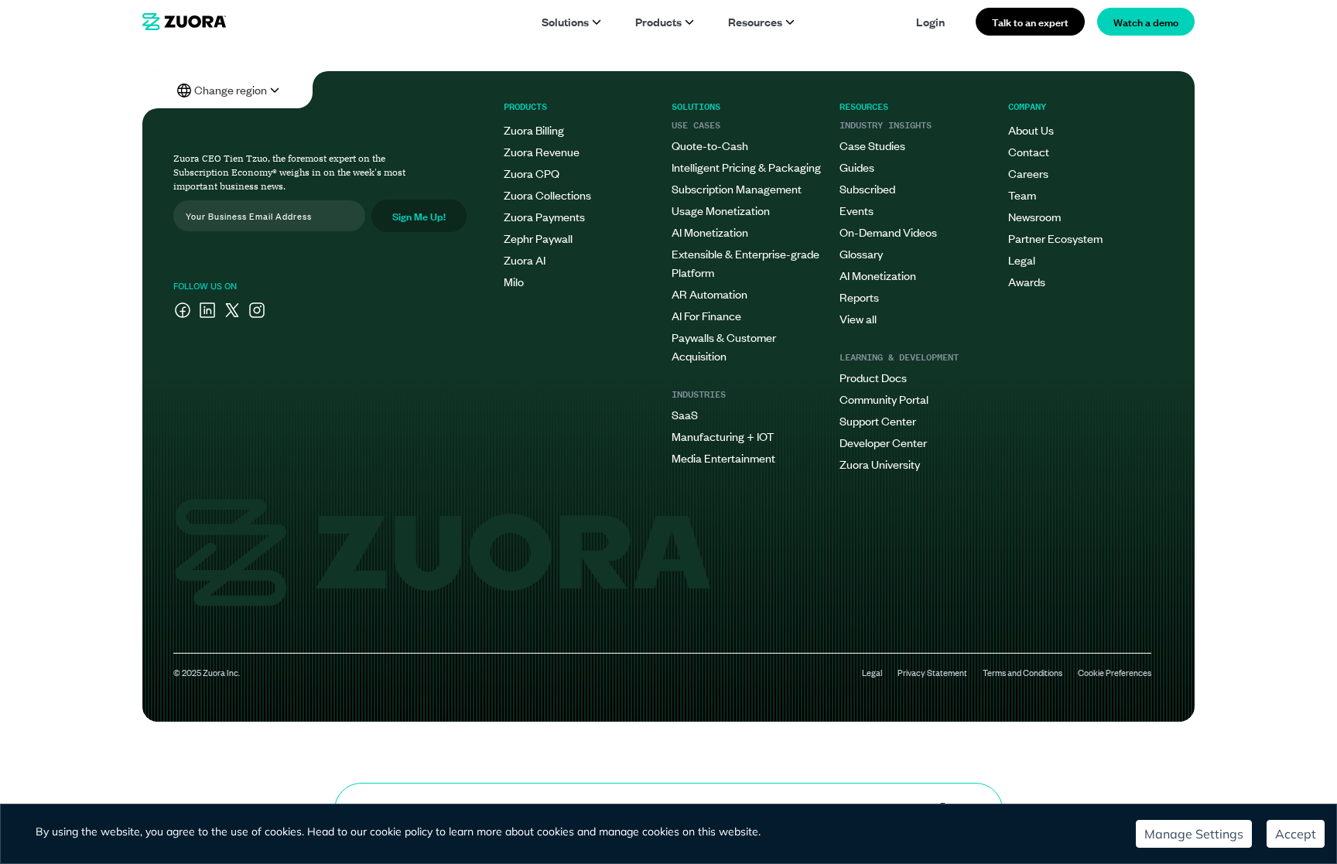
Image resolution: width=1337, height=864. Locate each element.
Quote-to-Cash (710, 145)
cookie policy (401, 831)
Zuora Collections (547, 194)
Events (856, 210)
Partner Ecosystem (1055, 238)
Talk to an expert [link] (1030, 21)
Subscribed (867, 188)
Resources (755, 21)
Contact (1028, 151)
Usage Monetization (721, 210)
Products (658, 21)
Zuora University (879, 464)
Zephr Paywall (538, 238)
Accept (1295, 834)
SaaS (685, 414)
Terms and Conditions (1022, 672)
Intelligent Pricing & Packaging (746, 167)
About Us (1031, 129)
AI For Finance (706, 315)
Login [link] (930, 21)
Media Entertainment (723, 457)
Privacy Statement (932, 672)
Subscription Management (737, 188)
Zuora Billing (534, 129)
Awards (1026, 281)
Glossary (861, 253)
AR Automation (709, 293)
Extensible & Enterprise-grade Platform (745, 262)
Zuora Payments (544, 216)
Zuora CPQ (531, 173)
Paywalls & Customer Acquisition (724, 346)
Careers (1028, 173)
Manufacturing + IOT (723, 436)
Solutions (565, 21)
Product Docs (873, 377)
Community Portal (883, 399)
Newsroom (1034, 216)
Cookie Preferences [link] (1114, 672)
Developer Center (883, 442)
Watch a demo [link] (1145, 21)
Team (1022, 194)
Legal (1021, 259)
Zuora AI (524, 259)
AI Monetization (710, 232)
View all (858, 318)
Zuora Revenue (542, 151)
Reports (859, 297)
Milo (514, 281)
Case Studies (872, 145)
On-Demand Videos (888, 232)
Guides (856, 167)
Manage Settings (1193, 834)
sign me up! (419, 215)
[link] (184, 22)
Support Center (877, 420)
